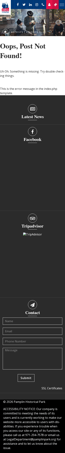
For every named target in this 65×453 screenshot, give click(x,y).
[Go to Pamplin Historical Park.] (5, 31)
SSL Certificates (52, 388)
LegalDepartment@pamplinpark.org (31, 439)
